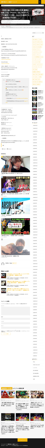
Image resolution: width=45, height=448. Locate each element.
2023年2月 (35, 223)
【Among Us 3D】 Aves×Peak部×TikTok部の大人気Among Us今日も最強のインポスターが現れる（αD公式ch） (22, 428)
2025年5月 (35, 145)
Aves (3, 21)
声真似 (34, 74)
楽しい (37, 76)
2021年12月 (35, 263)
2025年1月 (35, 157)
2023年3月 (35, 220)
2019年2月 (35, 344)
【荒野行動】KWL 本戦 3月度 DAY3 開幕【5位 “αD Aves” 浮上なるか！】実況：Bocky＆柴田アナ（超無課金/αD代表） (18, 290)
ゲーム (34, 59)
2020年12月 (35, 298)
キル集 (41, 56)
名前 (2, 316)
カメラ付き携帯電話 (36, 56)
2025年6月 (35, 142)
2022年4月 (35, 252)
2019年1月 (35, 347)
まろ (33, 54)
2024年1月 (35, 191)
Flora (5, 21)
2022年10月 (35, 234)
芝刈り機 (34, 81)
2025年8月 (35, 136)
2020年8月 (35, 309)
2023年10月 (35, 200)
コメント (2, 305)
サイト (2, 325)
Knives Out (8, 21)
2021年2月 (35, 292)
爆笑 (36, 79)
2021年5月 (35, 283)
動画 (36, 69)
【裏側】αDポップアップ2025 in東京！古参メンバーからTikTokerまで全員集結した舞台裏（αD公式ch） (37, 405)
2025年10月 (35, 131)
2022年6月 (35, 246)
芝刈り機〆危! (4, 216)
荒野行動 (6, 22)
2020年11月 (35, 301)
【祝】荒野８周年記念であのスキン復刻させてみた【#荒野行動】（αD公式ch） (7, 404)
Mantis (13, 21)
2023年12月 (35, 194)
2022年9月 (35, 237)
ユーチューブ (39, 66)
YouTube (3, 423)
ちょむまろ (34, 51)
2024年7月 (35, 174)
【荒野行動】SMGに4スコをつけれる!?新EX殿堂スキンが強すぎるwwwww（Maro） (41, 111)
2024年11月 (35, 162)
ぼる (2, 22)
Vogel (20, 21)
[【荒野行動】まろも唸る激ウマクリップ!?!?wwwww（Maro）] (34, 92)
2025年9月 (35, 134)
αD (23, 21)
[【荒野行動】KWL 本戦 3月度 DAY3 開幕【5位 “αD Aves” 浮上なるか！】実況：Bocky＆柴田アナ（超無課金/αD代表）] (3, 290)
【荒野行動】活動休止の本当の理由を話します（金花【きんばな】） (12, 173)
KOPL (23, 423)
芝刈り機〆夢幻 (4, 196)
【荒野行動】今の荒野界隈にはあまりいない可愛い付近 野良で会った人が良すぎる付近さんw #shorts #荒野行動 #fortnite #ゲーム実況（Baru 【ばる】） (8, 430)
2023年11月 (35, 197)
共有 (33, 69)
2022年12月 (35, 229)
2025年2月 (35, 154)
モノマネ (34, 66)
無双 (40, 76)
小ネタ (34, 76)
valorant (38, 44)
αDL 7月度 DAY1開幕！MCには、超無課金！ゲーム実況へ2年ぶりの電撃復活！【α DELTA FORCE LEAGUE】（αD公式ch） (22, 406)
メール (2, 321)
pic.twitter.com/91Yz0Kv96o (22, 98)
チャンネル (34, 61)
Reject (15, 21)
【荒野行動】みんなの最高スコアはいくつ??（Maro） (41, 97)
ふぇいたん (26, 21)
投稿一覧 (14, 263)
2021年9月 (35, 272)
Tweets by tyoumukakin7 (6, 59)
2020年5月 (35, 318)
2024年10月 (35, 165)
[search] (43, 5)
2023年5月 (35, 214)
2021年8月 (35, 275)
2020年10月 (35, 303)
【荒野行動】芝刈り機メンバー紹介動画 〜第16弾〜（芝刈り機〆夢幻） (12, 235)
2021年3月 (35, 289)
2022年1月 (35, 260)
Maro (34, 361)
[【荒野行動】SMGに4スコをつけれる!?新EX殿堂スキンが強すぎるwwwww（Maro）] (34, 110)
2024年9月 (35, 168)
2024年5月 (35, 180)
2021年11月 (35, 266)
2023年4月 (35, 217)
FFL (19, 423)
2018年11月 (35, 352)
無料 (33, 79)
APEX (40, 39)
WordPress (25, 445)
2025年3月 (35, 151)
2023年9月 (35, 203)
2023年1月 (35, 226)
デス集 (39, 61)
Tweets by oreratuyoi (5, 63)
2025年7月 (35, 139)
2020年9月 (35, 306)
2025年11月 (35, 128)
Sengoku (17, 21)
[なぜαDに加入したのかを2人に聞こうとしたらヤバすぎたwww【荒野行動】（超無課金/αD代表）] (3, 275)
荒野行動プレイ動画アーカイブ (13, 444)
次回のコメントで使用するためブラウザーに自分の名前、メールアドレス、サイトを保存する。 (15, 331)
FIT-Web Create (16, 445)
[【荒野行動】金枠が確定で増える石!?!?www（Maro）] (34, 117)
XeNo (22, 21)
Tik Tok (34, 44)
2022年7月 (35, 243)
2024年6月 (35, 177)
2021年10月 (35, 269)
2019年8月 (35, 329)
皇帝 (4, 22)
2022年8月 (35, 240)
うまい (39, 49)
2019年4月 (35, 338)
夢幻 (37, 74)
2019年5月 (35, 335)
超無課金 (10, 22)
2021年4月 (35, 286)
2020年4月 (35, 321)
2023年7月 (35, 208)
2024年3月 (35, 185)
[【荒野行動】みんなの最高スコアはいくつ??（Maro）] (34, 98)
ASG (17, 423)
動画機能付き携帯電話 (36, 71)
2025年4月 (35, 148)
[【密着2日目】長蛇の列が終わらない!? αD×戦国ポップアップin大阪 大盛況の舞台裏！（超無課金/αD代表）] (3, 283)
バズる (37, 64)
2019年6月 (35, 332)
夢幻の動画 (41, 74)
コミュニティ (38, 59)
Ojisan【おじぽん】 (36, 364)
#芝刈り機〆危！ (35, 39)
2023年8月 (35, 206)
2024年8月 (35, 171)
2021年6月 (35, 280)
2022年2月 (35, 257)
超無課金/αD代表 (9, 20)
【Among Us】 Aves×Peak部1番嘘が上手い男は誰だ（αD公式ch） (37, 427)
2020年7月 (35, 312)
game (21, 423)
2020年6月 (35, 315)
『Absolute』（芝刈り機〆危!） (6, 215)
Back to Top (22, 440)
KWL (11, 21)
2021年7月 (35, 278)
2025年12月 (35, 125)
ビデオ (41, 64)
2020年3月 (35, 324)
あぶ (35, 49)
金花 (2, 174)
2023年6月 (35, 211)
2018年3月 (35, 355)
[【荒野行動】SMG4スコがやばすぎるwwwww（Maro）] (34, 104)
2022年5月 (35, 249)
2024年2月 (35, 188)
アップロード (38, 54)
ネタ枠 (34, 64)
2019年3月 (35, 341)
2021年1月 (35, 295)
